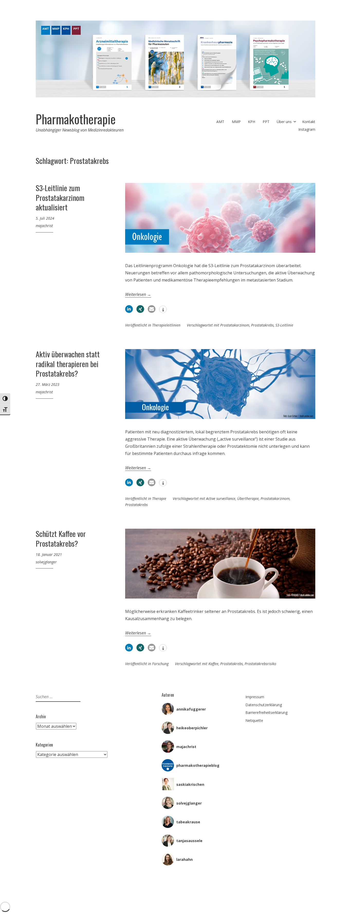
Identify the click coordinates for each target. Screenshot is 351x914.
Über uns (284, 121)
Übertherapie (248, 498)
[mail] (151, 309)
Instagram (306, 129)
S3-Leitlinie (284, 325)
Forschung (160, 663)
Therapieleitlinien (166, 325)
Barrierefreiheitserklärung (266, 712)
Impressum (254, 696)
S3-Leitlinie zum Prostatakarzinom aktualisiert (60, 197)
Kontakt (308, 121)
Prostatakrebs (262, 325)
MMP (236, 121)
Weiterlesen (138, 294)
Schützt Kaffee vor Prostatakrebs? (61, 538)
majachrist (44, 225)
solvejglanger (46, 561)
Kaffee (213, 663)
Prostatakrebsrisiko (260, 663)
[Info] (163, 310)
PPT (266, 121)
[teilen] (129, 309)
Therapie (159, 498)
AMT (220, 121)
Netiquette (254, 720)
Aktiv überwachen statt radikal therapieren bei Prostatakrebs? (68, 363)
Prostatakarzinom (234, 325)
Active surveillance (220, 498)
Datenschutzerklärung (263, 704)
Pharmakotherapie (76, 119)
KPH (251, 121)
